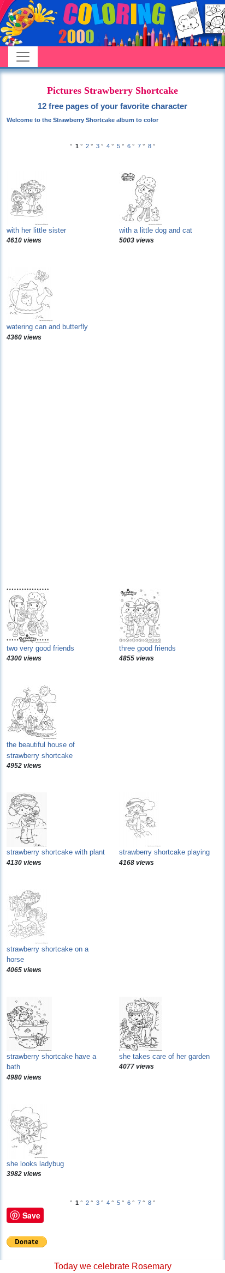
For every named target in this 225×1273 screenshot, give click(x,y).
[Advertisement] (112, 465)
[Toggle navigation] (23, 56)
